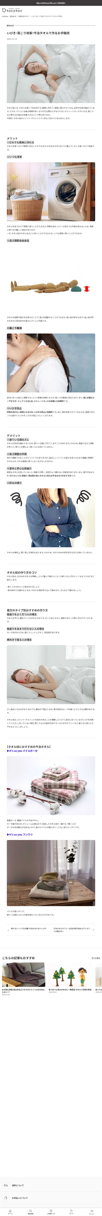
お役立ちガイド (23, 16)
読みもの (13, 16)
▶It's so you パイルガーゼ (22, 751)
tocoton (5, 16)
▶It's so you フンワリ (20, 834)
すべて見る (96, 958)
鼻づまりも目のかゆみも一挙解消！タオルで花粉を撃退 (70, 989)
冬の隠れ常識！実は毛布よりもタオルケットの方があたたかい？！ (23, 990)
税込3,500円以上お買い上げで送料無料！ (51, 3)
